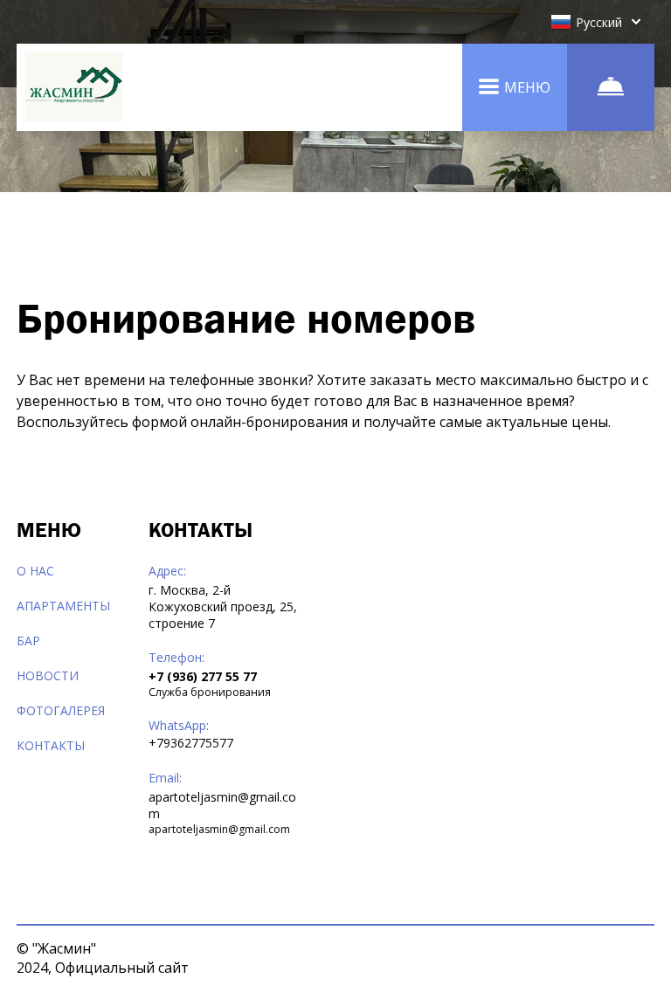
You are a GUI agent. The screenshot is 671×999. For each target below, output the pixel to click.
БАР (28, 640)
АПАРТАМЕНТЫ (63, 605)
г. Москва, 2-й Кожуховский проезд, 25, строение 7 (223, 606)
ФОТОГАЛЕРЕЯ (61, 710)
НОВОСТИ (48, 675)
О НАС (35, 570)
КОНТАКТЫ (51, 745)
